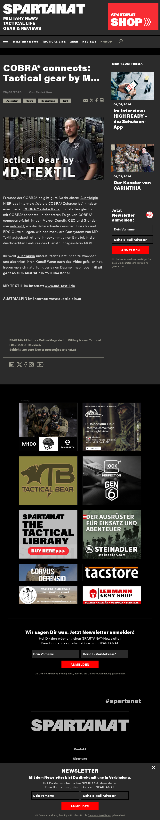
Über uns (80, 758)
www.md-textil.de (60, 285)
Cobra (29, 100)
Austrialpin (12, 100)
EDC (65, 100)
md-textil (17, 225)
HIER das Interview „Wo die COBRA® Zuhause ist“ (43, 203)
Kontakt (80, 749)
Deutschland (48, 100)
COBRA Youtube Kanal (41, 208)
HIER (98, 267)
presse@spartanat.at (60, 349)
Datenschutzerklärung (99, 815)
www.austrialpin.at (65, 298)
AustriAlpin (89, 197)
